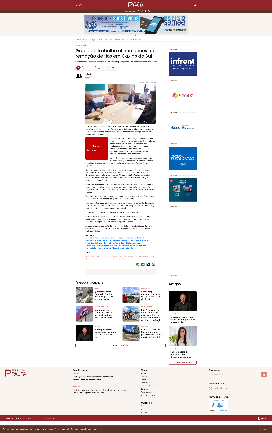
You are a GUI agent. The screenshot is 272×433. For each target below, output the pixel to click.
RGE (152, 256)
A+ (113, 67)
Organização (90, 256)
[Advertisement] (183, 240)
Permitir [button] (265, 429)
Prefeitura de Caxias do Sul (122, 256)
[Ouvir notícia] (78, 68)
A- (109, 68)
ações (94, 259)
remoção (102, 259)
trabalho (107, 256)
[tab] (135, 35)
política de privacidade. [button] (92, 429)
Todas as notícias (120, 345)
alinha (87, 259)
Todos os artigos (182, 362)
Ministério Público (141, 256)
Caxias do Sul (117, 259)
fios (108, 259)
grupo (99, 256)
